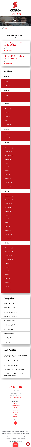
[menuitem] (15, 403)
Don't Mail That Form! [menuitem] (11, 361)
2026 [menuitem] (6, 76)
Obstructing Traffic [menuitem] (10, 325)
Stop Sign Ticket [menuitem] (9, 338)
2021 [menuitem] (6, 191)
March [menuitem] (7, 138)
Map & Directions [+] (15, 397)
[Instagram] (15, 423)
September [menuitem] (9, 155)
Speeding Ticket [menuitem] (9, 334)
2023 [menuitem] (6, 129)
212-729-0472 (16, 14)
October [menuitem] (8, 151)
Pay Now (15, 414)
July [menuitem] (7, 112)
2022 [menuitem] (6, 143)
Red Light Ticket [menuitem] (9, 329)
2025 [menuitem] (6, 90)
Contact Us (15, 410)
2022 (6, 28)
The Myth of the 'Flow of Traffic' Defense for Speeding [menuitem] (14, 374)
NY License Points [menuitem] (9, 321)
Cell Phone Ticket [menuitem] (9, 303)
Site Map (15, 412)
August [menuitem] (8, 109)
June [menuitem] (7, 81)
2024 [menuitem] (6, 104)
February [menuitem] (8, 182)
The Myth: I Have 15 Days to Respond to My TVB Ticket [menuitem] (15, 355)
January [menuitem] (8, 99)
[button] (28, 444)
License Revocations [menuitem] (10, 312)
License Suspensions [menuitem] (10, 316)
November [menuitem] (9, 148)
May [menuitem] (7, 120)
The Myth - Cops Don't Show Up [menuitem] (14, 369)
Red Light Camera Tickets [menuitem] (12, 365)
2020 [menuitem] (6, 243)
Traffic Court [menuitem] (8, 342)
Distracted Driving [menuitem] (9, 308)
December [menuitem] (9, 196)
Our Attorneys (16, 406)
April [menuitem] (7, 85)
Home (15, 403)
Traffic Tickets (16, 408)
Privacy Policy (15, 416)
